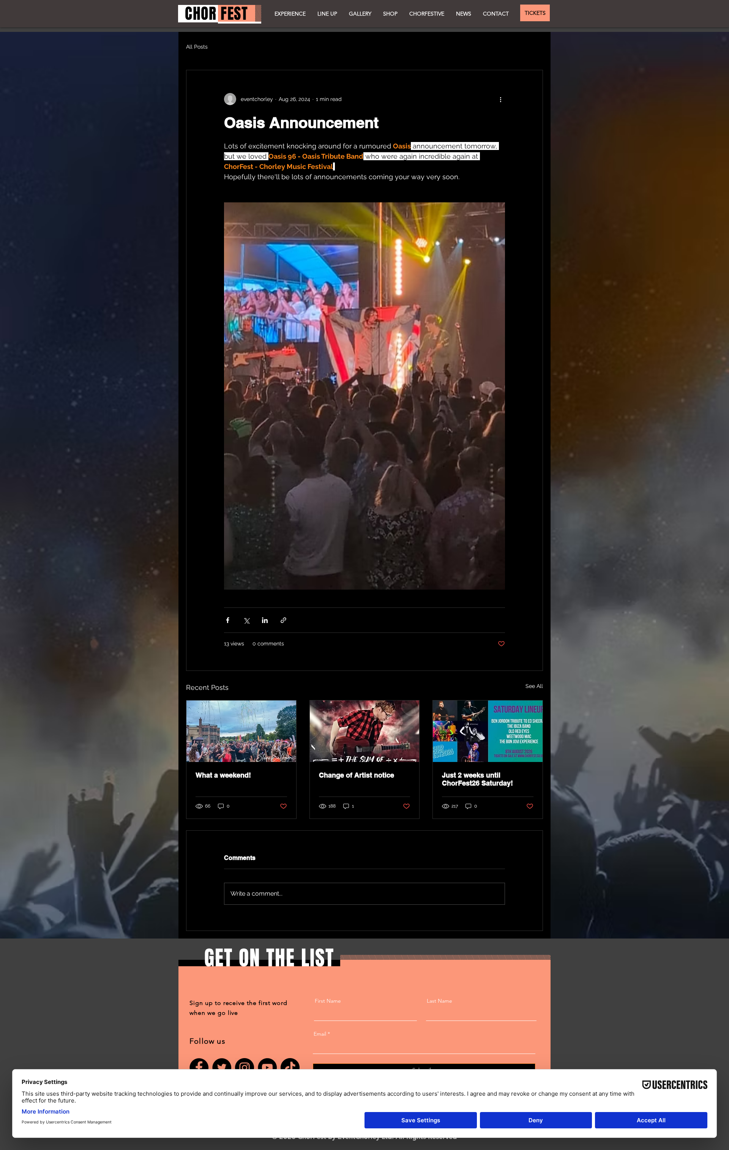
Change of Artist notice (356, 775)
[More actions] (500, 99)
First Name (328, 1000)
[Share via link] (283, 620)
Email (320, 1033)
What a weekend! (223, 775)
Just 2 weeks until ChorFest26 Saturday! (477, 779)
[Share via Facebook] (227, 620)
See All (534, 686)
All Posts (197, 47)
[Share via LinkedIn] (264, 620)
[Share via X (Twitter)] (246, 620)
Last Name (439, 1000)
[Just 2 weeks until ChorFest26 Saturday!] (488, 731)
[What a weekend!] (241, 731)
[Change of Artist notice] (365, 731)
